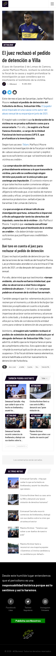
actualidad (21, 367)
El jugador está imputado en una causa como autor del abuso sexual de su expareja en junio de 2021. (27, 110)
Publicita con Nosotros (28, 620)
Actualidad (8, 44)
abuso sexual (12, 367)
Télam (25, 144)
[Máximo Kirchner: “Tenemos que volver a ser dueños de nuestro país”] (40, 421)
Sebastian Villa (45, 367)
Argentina (29, 367)
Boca (37, 367)
